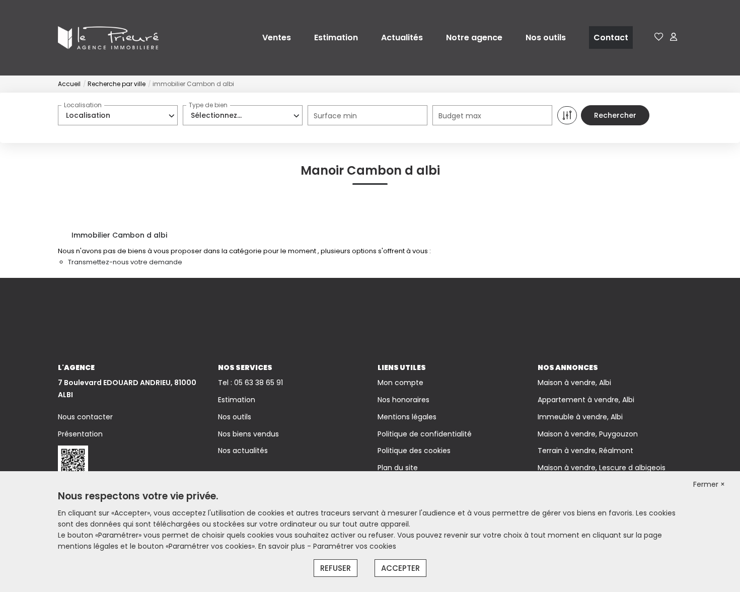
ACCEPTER (400, 568)
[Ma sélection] (658, 37)
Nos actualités (243, 451)
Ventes (276, 37)
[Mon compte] (673, 37)
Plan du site (398, 468)
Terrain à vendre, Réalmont (585, 451)
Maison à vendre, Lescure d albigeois (601, 468)
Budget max (459, 116)
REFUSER (335, 568)
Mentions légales (407, 417)
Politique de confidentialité (425, 434)
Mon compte (400, 383)
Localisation (83, 105)
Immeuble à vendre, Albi (580, 417)
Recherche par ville (116, 84)
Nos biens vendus (248, 434)
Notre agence (474, 37)
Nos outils (546, 37)
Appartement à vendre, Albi (586, 400)
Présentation (80, 434)
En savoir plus (282, 546)
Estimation (336, 37)
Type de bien (208, 105)
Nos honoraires (403, 400)
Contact (611, 37)
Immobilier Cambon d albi (119, 235)
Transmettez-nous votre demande (125, 262)
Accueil (69, 84)
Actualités (402, 37)
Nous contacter (85, 417)
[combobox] (117, 115)
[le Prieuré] (108, 37)
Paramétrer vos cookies (354, 546)
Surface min (335, 116)
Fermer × (709, 484)
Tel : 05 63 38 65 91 (250, 383)
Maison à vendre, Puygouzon (588, 434)
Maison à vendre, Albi (574, 383)
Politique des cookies (414, 451)
